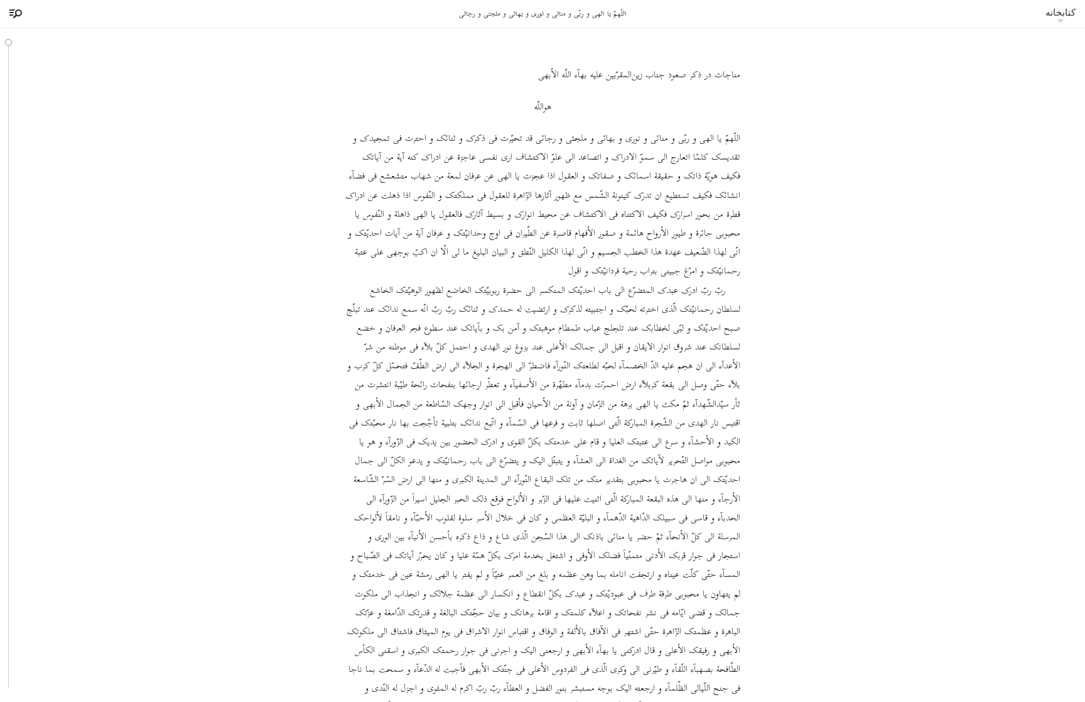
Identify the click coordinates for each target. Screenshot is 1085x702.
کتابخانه (1060, 12)
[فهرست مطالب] (14, 14)
